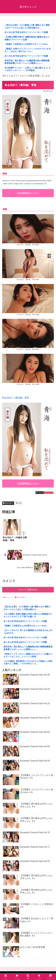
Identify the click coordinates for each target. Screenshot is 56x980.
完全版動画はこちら (28, 193)
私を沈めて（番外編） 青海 (15, 397)
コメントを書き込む (28, 589)
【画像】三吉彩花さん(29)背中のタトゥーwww (26, 44)
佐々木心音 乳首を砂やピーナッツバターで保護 (26, 32)
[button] (50, 580)
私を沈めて (9, 503)
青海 (19, 503)
